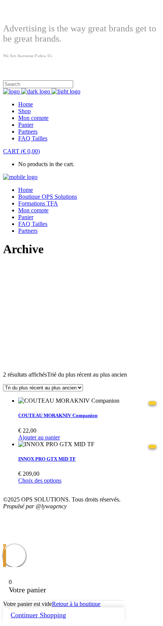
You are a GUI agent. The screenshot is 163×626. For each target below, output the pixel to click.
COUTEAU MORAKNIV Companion (57, 415)
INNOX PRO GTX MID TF (47, 459)
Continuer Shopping (38, 615)
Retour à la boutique (76, 604)
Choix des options (39, 480)
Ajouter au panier (39, 437)
